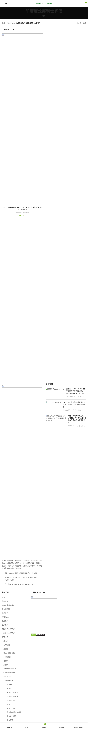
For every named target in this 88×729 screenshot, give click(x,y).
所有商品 (5, 601)
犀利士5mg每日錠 (9, 669)
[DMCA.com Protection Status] (38, 635)
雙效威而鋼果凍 (12, 696)
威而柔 (9, 688)
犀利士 (18, 213)
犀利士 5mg (11, 708)
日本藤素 (6, 645)
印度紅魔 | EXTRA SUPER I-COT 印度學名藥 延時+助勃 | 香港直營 (22, 208)
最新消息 (5, 613)
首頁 (3, 23)
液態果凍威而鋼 (12, 692)
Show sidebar (9, 29)
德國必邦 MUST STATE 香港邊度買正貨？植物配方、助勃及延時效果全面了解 (75, 391)
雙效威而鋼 (11, 700)
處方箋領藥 (6, 609)
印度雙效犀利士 (12, 716)
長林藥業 (5, 637)
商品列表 (10, 23)
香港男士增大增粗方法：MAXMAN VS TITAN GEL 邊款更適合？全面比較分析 (77, 419)
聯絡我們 (5, 625)
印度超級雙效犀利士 (14, 712)
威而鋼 (5, 641)
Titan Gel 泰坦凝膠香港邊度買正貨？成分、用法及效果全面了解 (74, 404)
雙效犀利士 (7, 676)
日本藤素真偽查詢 (8, 633)
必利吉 (5, 661)
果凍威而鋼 (7, 657)
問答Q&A (5, 617)
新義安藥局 (9, 680)
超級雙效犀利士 (9, 673)
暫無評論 (81, 396)
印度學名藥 (25, 213)
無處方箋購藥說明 (8, 605)
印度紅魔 (10, 720)
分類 (43, 16)
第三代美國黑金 (9, 653)
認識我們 (5, 621)
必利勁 (5, 649)
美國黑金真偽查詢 (8, 629)
